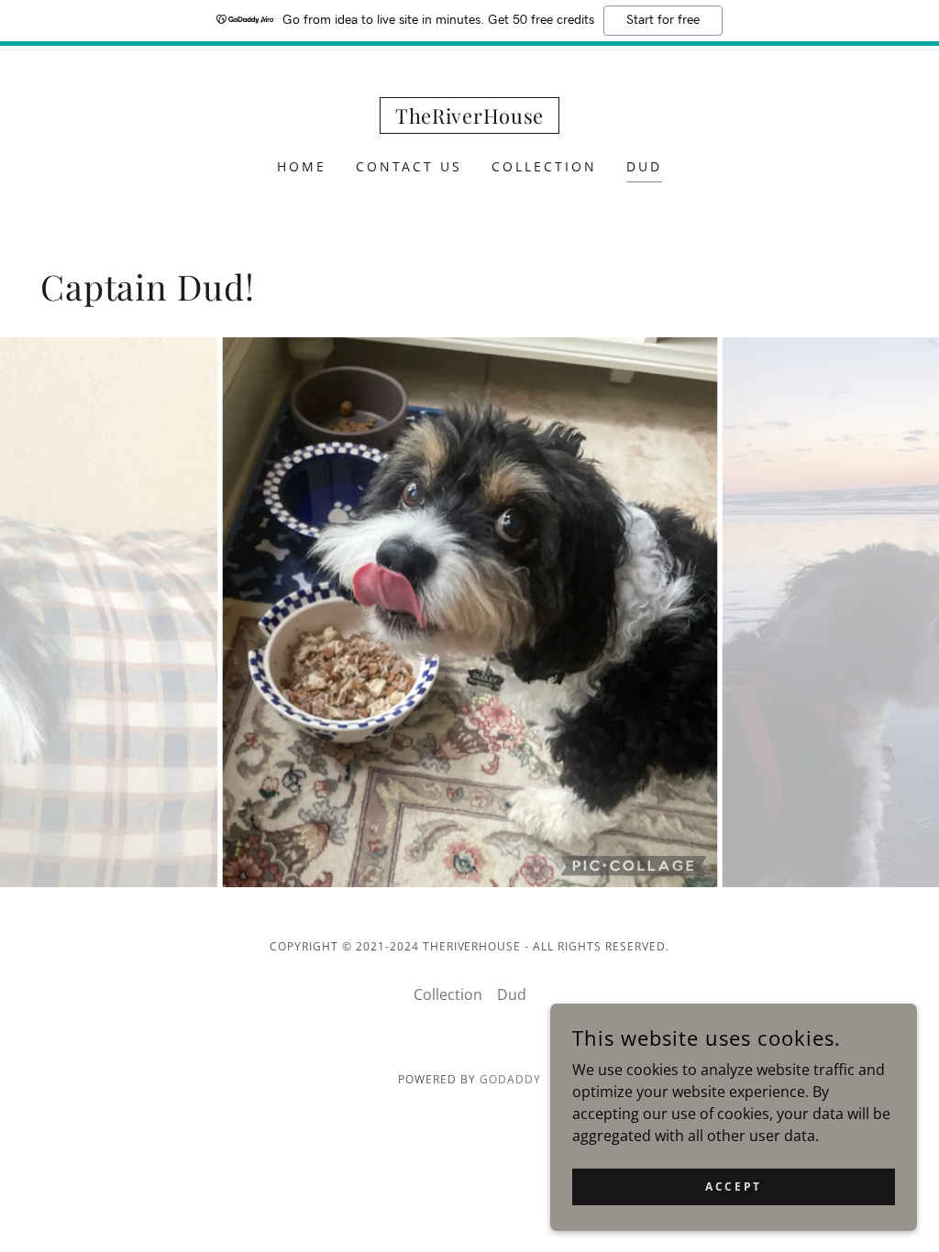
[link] (469, 118)
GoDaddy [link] (510, 1079)
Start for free (663, 20)
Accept (733, 1186)
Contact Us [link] (409, 166)
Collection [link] (544, 166)
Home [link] (301, 166)
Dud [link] (644, 166)
